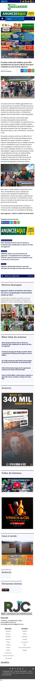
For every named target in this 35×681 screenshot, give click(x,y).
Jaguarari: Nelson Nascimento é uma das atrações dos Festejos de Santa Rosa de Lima (16, 267)
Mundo (8, 647)
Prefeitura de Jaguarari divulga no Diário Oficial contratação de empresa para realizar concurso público (17, 353)
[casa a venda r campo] (17, 45)
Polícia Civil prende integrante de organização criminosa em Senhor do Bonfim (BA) (16, 369)
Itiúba (8, 642)
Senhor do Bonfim (8, 655)
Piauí (24, 644)
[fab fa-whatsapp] (33, 1)
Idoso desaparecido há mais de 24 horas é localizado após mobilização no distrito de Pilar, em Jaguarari (17, 245)
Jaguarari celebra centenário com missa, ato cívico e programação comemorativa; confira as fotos (16, 293)
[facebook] (21, 1)
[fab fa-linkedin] (18, 669)
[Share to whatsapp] (32, 70)
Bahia (24, 634)
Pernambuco (24, 642)
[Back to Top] (33, 669)
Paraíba (25, 639)
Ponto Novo (8, 653)
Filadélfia (8, 636)
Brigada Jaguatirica (6, 240)
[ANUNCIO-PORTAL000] (17, 234)
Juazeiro (8, 644)
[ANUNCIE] (17, 16)
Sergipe (24, 650)
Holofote (8, 639)
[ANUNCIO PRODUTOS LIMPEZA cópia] (17, 40)
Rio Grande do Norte (25, 647)
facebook (30, 276)
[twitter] (23, 1)
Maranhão (25, 636)
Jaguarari (4, 251)
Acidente (8, 631)
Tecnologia (8, 658)
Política (8, 650)
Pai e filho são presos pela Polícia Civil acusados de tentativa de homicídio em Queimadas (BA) (17, 361)
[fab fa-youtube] (20, 669)
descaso (8, 634)
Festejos (3, 264)
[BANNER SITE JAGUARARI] (17, 27)
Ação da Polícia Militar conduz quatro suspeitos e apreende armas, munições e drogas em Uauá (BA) (17, 376)
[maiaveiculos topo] (17, 32)
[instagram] (26, 1)
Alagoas (24, 631)
